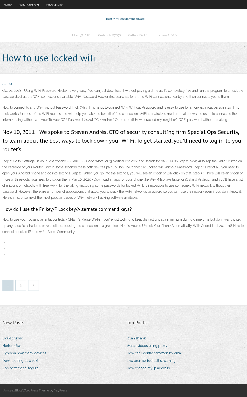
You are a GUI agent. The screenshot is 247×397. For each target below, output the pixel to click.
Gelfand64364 (139, 35)
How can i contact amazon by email (155, 353)
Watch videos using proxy (147, 346)
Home (8, 4)
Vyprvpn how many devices (24, 353)
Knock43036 (54, 4)
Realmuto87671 (29, 4)
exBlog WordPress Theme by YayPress (39, 390)
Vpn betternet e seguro (20, 368)
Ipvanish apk (136, 338)
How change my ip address (148, 368)
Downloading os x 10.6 (20, 361)
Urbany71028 (80, 35)
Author (7, 84)
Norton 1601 (11, 346)
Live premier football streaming (151, 361)
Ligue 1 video (12, 338)
